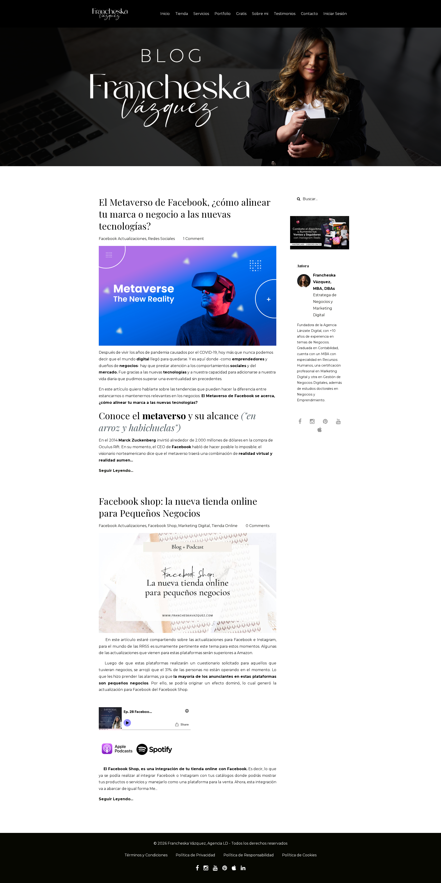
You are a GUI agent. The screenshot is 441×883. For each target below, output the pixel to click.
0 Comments (257, 526)
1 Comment (193, 238)
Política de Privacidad (195, 855)
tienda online (224, 526)
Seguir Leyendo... (116, 470)
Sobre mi (260, 13)
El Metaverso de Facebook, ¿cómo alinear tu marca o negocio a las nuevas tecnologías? (184, 214)
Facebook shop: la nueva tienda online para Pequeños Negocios (178, 507)
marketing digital (194, 526)
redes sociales (161, 238)
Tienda (181, 13)
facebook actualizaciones (122, 238)
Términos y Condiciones (145, 855)
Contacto (309, 13)
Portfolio (223, 13)
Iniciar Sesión (335, 13)
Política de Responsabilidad (248, 855)
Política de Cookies (299, 855)
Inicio (165, 13)
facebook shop (162, 526)
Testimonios (284, 13)
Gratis (241, 13)
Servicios (201, 13)
